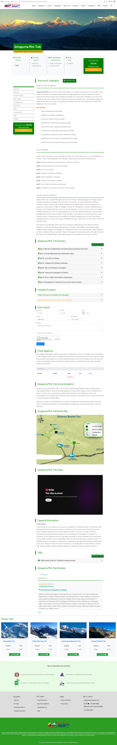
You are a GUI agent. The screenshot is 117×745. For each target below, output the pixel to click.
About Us (16, 700)
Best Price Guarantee (43, 704)
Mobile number (74, 316)
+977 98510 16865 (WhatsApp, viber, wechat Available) (33, 1)
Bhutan (75, 6)
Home (33, 6)
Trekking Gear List (42, 707)
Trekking (41, 6)
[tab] (70, 249)
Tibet (83, 6)
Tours (49, 6)
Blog (99, 6)
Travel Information (42, 700)
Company (91, 6)
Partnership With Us (19, 707)
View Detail (13, 654)
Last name (61, 310)
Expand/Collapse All (97, 244)
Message (38, 323)
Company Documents (19, 711)
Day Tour (66, 6)
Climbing (57, 6)
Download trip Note (70, 80)
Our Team (16, 704)
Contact (105, 6)
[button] (9, 29)
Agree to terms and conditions (45, 333)
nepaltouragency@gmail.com (10, 1)
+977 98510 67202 (88, 710)
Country (38, 316)
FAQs (38, 711)
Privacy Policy (64, 704)
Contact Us (93, 70)
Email (83, 310)
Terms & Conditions (65, 700)
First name (39, 310)
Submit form (40, 344)
